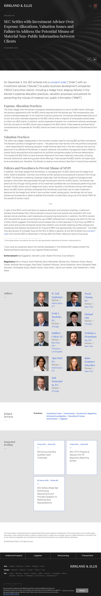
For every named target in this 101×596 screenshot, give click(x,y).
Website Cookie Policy (11, 594)
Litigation (63, 419)
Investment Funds (54, 413)
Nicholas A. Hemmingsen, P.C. (90, 336)
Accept (82, 590)
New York (89, 307)
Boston (26, 573)
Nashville (12, 576)
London (30, 570)
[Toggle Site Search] (90, 5)
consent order (58, 82)
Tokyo (42, 566)
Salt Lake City (40, 576)
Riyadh (27, 566)
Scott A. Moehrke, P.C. (57, 317)
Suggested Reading (9, 443)
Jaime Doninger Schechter (90, 361)
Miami (64, 573)
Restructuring (63, 555)
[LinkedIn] (94, 59)
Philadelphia (29, 576)
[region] (50, 590)
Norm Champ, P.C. (89, 297)
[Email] (89, 59)
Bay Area (19, 573)
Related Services (8, 415)
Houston (47, 573)
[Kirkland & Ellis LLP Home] (83, 566)
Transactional (69, 413)
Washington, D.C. (52, 576)
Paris (43, 570)
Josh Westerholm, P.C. (57, 381)
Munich (37, 570)
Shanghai (35, 566)
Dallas (40, 573)
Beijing (12, 566)
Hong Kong (19, 566)
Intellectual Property (13, 555)
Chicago (55, 326)
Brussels (14, 570)
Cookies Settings (68, 590)
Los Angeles (57, 351)
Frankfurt (23, 570)
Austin (11, 573)
